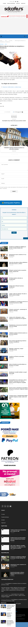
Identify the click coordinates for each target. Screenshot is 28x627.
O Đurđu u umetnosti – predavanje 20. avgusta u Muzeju (18, 310)
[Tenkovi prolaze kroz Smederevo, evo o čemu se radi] (5, 531)
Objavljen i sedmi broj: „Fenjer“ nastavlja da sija (16, 349)
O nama (4, 3)
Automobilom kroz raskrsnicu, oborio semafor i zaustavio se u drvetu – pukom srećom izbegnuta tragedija (18, 381)
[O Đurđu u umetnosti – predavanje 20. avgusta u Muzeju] (4, 311)
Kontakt (18, 3)
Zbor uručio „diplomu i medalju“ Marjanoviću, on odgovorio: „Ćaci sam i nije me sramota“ (18, 547)
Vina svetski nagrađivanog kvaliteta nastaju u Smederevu (17, 341)
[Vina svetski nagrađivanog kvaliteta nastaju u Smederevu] (4, 342)
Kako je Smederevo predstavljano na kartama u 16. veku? (17, 365)
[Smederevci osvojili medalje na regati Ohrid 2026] (4, 374)
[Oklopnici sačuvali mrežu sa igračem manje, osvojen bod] (4, 272)
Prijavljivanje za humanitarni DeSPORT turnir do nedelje (18, 325)
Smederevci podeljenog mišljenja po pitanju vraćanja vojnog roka (17, 247)
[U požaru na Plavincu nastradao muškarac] (4, 358)
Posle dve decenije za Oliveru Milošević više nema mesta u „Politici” (18, 263)
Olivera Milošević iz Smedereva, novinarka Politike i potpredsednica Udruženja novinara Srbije (13, 590)
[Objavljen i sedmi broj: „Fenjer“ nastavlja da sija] (4, 350)
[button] (1, 141)
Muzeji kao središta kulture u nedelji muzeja (12, 87)
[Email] (17, 1)
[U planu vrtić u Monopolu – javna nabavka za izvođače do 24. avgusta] (4, 319)
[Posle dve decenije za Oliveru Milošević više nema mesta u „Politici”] (4, 264)
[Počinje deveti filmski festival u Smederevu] (4, 287)
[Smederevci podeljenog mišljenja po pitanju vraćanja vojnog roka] (4, 248)
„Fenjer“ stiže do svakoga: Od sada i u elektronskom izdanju (18, 294)
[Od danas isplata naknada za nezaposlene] (4, 280)
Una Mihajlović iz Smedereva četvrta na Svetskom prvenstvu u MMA (18, 302)
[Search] (26, 36)
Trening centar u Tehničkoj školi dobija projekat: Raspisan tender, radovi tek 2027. (18, 397)
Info (6, 40)
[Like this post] (14, 112)
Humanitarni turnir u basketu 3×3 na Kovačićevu (17, 255)
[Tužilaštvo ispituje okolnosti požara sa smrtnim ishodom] (14, 137)
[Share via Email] (22, 112)
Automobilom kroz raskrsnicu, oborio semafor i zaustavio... (10, 622)
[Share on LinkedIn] (18, 112)
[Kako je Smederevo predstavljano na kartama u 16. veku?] (4, 366)
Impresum (23, 3)
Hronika (10, 40)
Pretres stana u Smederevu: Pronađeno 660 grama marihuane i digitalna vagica (18, 388)
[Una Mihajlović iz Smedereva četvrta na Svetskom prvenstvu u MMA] (4, 303)
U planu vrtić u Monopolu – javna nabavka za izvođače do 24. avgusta (17, 318)
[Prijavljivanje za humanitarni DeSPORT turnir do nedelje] (4, 327)
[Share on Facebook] (15, 112)
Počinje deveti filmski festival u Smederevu (16, 286)
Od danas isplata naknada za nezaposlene (16, 278)
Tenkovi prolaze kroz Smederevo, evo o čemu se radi (18, 530)
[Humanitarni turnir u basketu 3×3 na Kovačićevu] (4, 256)
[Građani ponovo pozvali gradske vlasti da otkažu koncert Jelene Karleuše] (5, 539)
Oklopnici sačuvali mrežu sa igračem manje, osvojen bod (17, 271)
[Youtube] (15, 1)
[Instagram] (13, 1)
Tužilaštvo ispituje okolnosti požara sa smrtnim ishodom (14, 148)
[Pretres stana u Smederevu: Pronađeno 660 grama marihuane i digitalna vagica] (4, 389)
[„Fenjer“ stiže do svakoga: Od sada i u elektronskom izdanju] (4, 295)
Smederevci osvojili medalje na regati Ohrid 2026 (18, 372)
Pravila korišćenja (11, 3)
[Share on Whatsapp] (19, 112)
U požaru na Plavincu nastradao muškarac (16, 357)
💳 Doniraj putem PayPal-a (11, 203)
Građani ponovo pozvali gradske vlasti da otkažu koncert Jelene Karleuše (18, 539)
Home (1, 40)
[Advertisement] (14, 27)
